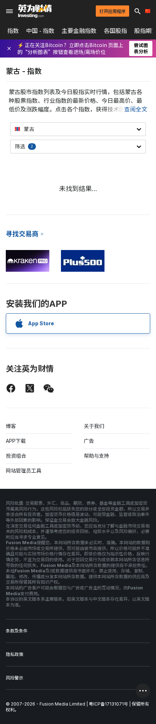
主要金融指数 (79, 31)
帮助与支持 (96, 456)
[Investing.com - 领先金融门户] (35, 11)
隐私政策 (14, 654)
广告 (89, 441)
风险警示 (14, 678)
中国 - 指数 (40, 31)
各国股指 (115, 31)
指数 (13, 31)
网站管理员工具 (23, 470)
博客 (11, 426)
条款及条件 (17, 631)
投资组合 (16, 456)
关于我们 (94, 426)
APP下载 (16, 441)
